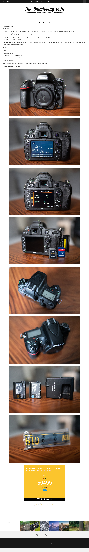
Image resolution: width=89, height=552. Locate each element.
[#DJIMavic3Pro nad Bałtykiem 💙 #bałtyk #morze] (5, 526)
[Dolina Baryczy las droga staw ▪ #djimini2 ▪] (74, 526)
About (42, 1)
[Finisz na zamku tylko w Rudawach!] (25, 526)
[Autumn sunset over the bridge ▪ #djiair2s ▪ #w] (64, 526)
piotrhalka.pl (48, 1)
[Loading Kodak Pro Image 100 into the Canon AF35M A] (35, 526)
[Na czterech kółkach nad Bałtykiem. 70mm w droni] (15, 526)
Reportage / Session (17, 1)
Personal (30, 1)
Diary (25, 1)
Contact (37, 1)
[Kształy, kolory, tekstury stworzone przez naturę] (84, 526)
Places (8, 1)
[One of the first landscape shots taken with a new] (54, 526)
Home (4, 1)
